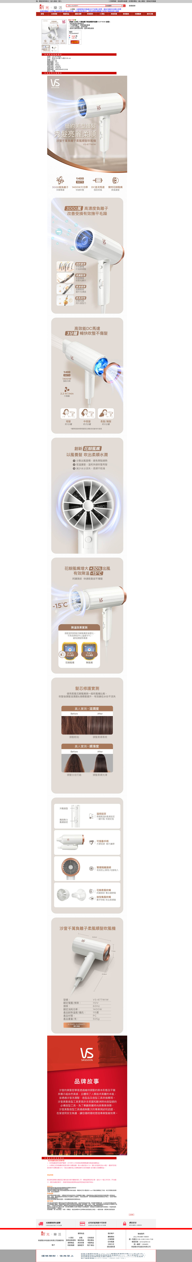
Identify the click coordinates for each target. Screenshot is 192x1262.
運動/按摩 (78, 14)
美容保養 (114, 14)
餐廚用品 (66, 14)
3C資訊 (102, 14)
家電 (42, 14)
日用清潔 (54, 14)
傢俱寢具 (126, 14)
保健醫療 (138, 14)
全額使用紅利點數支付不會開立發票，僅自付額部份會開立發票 (98, 9)
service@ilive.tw (145, 1242)
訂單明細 (113, 1)
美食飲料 (90, 14)
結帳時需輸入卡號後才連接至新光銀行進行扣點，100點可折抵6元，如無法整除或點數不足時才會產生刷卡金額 (79, 11)
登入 (60, 1)
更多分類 (150, 14)
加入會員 (53, 1)
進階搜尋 (132, 6)
